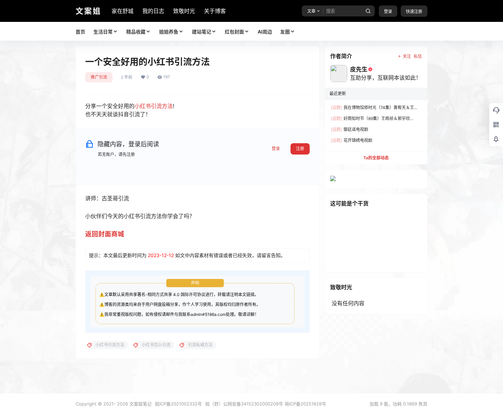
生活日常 (103, 32)
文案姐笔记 (140, 403)
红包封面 (234, 32)
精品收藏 (135, 32)
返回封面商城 (104, 234)
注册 (300, 148)
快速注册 (414, 11)
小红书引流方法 (153, 106)
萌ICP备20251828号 (305, 403)
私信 (418, 56)
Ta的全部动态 (376, 157)
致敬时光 (184, 11)
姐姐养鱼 (168, 32)
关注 (407, 56)
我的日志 (153, 11)
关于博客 (215, 11)
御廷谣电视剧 (349, 129)
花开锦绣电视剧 (351, 140)
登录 (388, 11)
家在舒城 (122, 11)
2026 (122, 403)
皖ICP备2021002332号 (178, 403)
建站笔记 (201, 32)
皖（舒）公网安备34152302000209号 (244, 403)
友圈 (285, 32)
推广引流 (99, 77)
